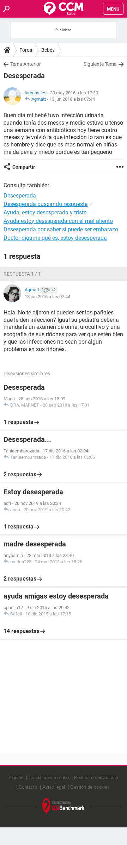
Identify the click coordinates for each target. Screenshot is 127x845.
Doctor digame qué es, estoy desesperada (55, 237)
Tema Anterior (25, 64)
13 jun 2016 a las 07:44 (72, 99)
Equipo (16, 777)
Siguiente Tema (100, 64)
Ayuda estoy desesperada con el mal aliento (58, 221)
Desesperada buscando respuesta (46, 204)
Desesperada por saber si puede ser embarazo (61, 229)
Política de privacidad (96, 777)
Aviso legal (53, 787)
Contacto (28, 787)
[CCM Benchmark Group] (63, 806)
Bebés (48, 50)
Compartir (23, 167)
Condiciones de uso (49, 777)
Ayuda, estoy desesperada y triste (45, 212)
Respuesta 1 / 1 (22, 274)
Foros (25, 50)
